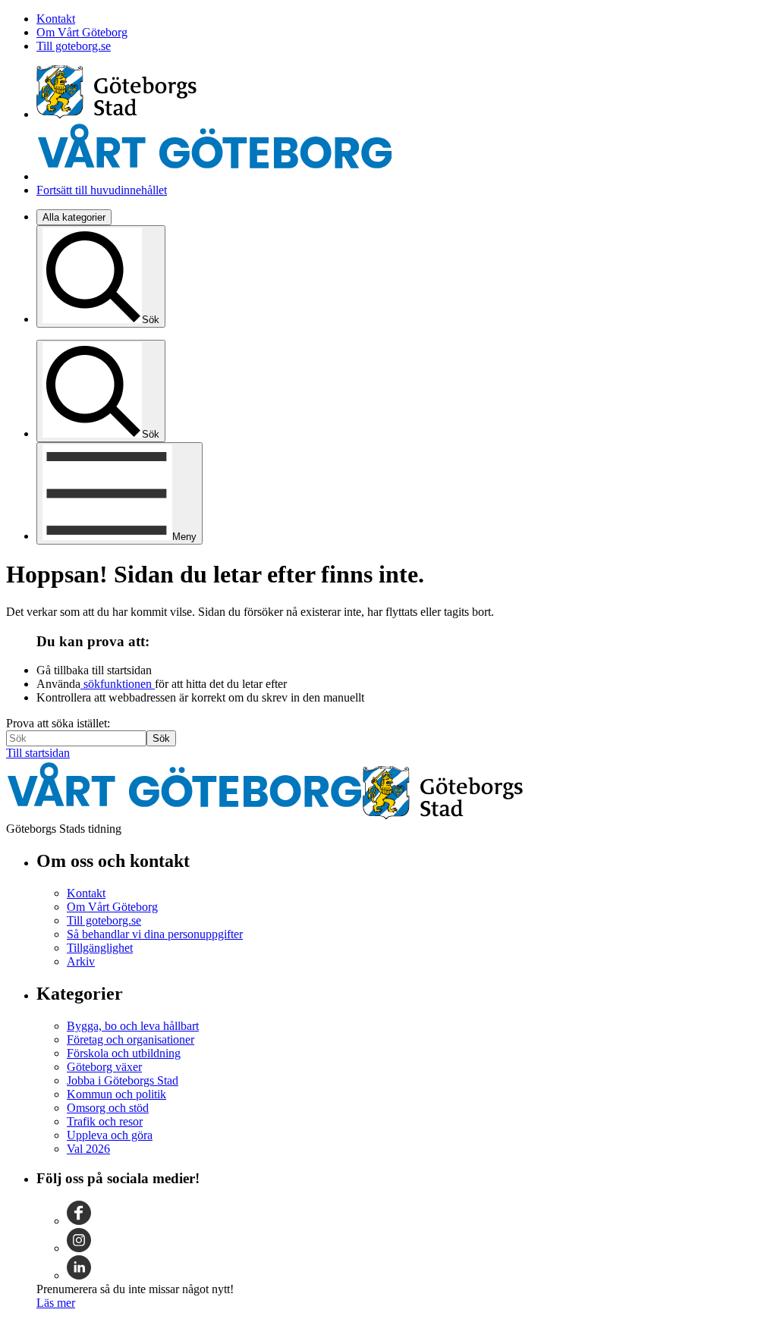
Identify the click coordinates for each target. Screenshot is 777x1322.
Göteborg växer (104, 1066)
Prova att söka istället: (58, 723)
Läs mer (55, 1302)
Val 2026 (88, 1148)
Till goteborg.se (73, 45)
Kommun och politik (116, 1094)
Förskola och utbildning (124, 1053)
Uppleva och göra (110, 1135)
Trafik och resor (105, 1121)
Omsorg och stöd (108, 1107)
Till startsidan (38, 752)
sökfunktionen (117, 683)
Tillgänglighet (100, 947)
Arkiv (81, 961)
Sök (161, 738)
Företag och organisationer (130, 1039)
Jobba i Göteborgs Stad (122, 1080)
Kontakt (55, 18)
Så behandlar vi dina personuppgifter (155, 934)
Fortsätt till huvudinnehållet (101, 190)
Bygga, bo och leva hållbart (133, 1025)
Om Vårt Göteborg (81, 32)
